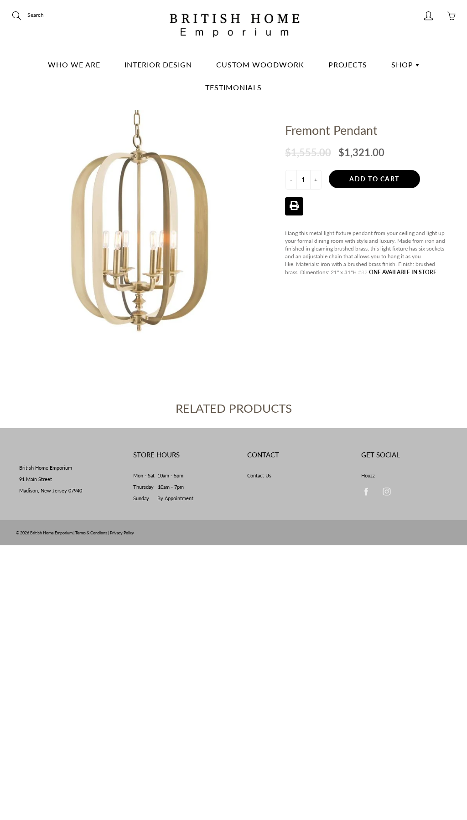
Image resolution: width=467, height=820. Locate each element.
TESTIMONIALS (233, 87)
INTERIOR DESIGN (158, 64)
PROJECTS (347, 64)
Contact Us (259, 475)
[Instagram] (386, 492)
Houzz (368, 475)
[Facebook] (366, 492)
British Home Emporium (51, 532)
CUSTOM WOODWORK (260, 64)
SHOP (403, 64)
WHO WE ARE (74, 64)
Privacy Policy (122, 532)
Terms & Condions (91, 532)
